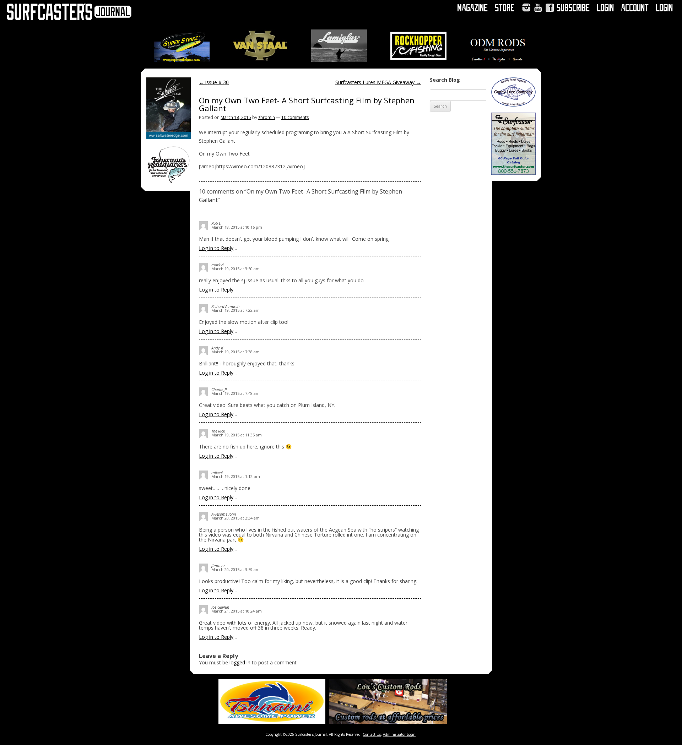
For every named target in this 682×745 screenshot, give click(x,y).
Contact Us (372, 734)
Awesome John (223, 514)
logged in (239, 662)
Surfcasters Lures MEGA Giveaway (378, 82)
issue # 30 (214, 82)
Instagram (526, 7)
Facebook (549, 7)
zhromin (266, 117)
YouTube (538, 7)
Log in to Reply (216, 248)
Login (605, 8)
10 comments (295, 117)
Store (505, 8)
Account (635, 8)
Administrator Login (399, 734)
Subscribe (573, 8)
